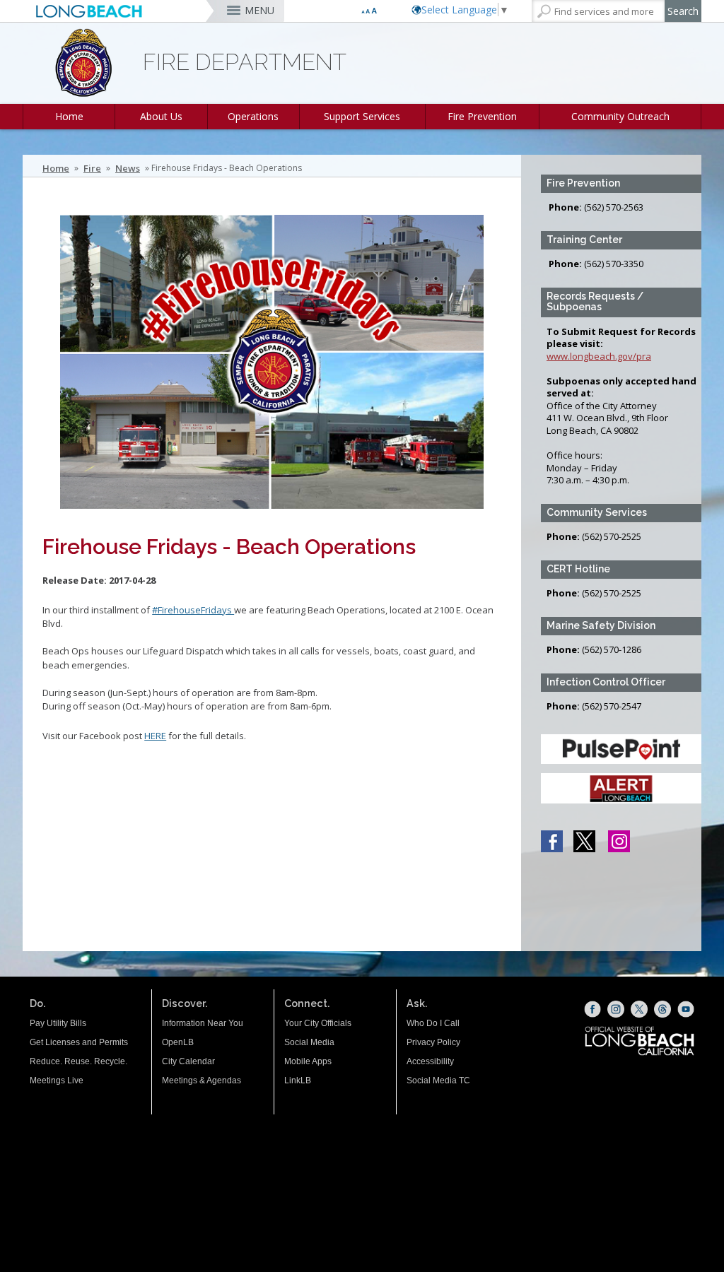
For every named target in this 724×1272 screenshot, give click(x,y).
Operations (253, 116)
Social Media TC (438, 1080)
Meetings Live (56, 1080)
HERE (155, 735)
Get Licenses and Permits (79, 1042)
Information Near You (202, 1023)
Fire (92, 168)
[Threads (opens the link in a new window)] (662, 1009)
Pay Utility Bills (58, 1023)
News (127, 168)
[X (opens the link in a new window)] (639, 1009)
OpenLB (178, 1042)
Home (69, 116)
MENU (259, 10)
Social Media (309, 1042)
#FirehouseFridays (193, 609)
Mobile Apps (308, 1061)
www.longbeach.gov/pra (599, 356)
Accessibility (430, 1061)
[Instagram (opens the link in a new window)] (615, 1009)
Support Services (362, 116)
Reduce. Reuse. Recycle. (78, 1061)
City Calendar (188, 1061)
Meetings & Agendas (201, 1080)
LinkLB (297, 1080)
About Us (161, 116)
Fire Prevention (482, 116)
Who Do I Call (433, 1023)
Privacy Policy (433, 1042)
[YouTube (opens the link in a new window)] (685, 1009)
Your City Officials (317, 1023)
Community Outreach (620, 116)
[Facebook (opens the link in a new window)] (592, 1009)
